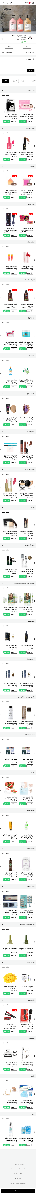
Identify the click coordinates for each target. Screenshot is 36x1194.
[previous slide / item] (1, 19)
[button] (18, 39)
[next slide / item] (34, 19)
